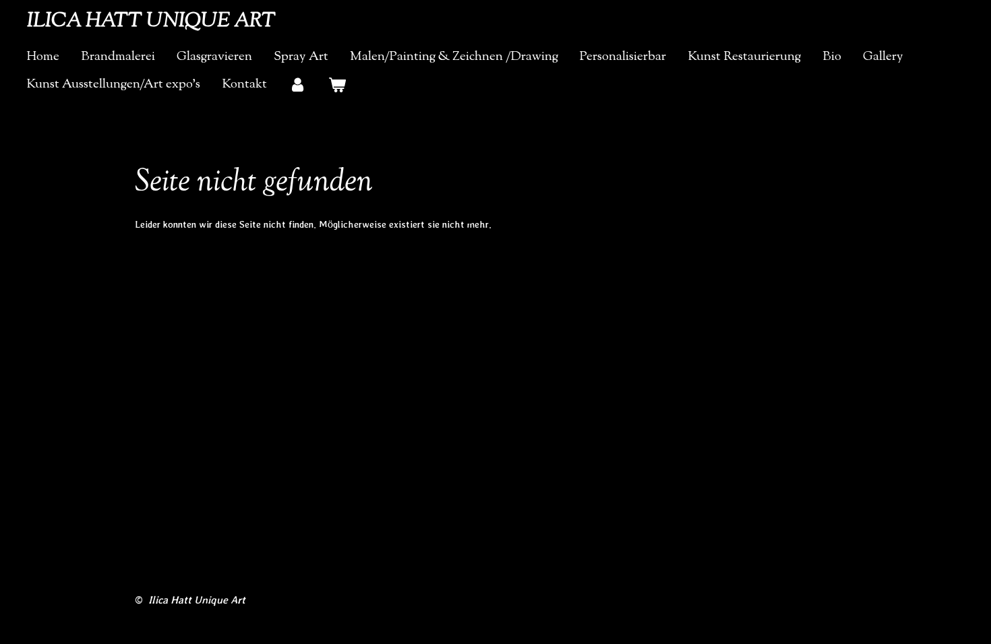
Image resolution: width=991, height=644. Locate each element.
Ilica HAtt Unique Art (151, 21)
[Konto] (297, 85)
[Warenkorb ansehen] (337, 85)
